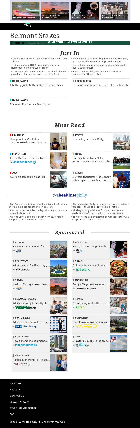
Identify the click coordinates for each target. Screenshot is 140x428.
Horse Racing (20, 80)
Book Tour (81, 242)
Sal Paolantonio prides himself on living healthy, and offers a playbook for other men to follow (38, 205)
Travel (79, 261)
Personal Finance (25, 298)
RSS (12, 414)
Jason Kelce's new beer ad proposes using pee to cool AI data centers (98, 66)
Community (82, 317)
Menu (134, 26)
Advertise (16, 389)
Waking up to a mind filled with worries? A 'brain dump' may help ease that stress (36, 218)
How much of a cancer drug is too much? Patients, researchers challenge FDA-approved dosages (99, 60)
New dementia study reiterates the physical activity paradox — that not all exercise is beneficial (40, 73)
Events (79, 134)
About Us (15, 383)
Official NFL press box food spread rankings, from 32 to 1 (39, 60)
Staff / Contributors (23, 407)
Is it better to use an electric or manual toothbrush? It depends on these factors (100, 218)
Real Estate (21, 261)
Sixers (79, 172)
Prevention (19, 153)
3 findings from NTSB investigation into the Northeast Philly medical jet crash (35, 66)
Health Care (22, 355)
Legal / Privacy (19, 401)
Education (18, 134)
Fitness (19, 242)
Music (78, 153)
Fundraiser (81, 279)
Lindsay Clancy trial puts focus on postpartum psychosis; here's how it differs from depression (97, 212)
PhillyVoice (8, 26)
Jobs (15, 172)
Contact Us (17, 395)
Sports (27, 25)
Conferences (22, 317)
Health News (22, 336)
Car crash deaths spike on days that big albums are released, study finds (38, 212)
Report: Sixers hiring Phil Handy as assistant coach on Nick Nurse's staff (96, 73)
